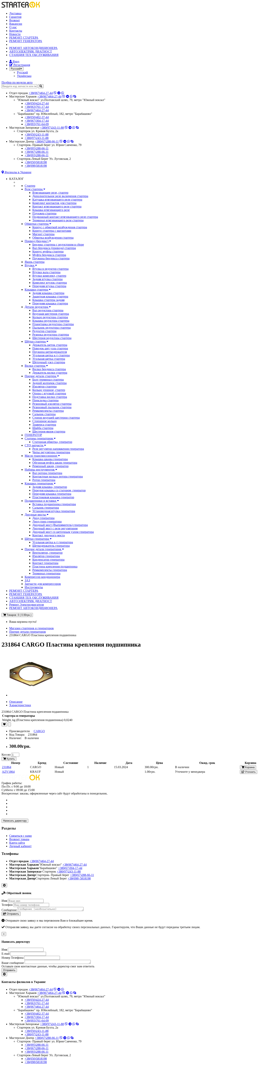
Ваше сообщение (13, 962)
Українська (24, 76)
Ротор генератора (43, 480)
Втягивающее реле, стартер (50, 192)
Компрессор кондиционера (42, 577)
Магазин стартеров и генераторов (31, 628)
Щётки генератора (37, 538)
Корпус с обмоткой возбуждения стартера (59, 227)
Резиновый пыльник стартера (51, 407)
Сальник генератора (45, 507)
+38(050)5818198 (36, 162)
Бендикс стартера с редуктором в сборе (58, 244)
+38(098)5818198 (36, 165)
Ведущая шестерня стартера (50, 313)
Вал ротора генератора (47, 473)
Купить (10, 758)
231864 (6, 767)
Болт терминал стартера (48, 379)
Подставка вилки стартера (49, 396)
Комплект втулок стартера (49, 282)
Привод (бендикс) (37, 241)
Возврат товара (19, 839)
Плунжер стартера (44, 213)
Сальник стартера (44, 414)
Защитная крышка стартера (50, 296)
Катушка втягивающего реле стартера (57, 199)
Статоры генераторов (39, 438)
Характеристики (20, 705)
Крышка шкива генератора (50, 459)
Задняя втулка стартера (47, 279)
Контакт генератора (45, 563)
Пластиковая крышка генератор (53, 497)
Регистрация (21, 65)
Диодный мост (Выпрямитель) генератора (60, 525)
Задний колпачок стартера (49, 383)
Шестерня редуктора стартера (51, 338)
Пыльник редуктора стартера (51, 327)
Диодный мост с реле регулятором (55, 528)
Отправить (12, 913)
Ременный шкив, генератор (50, 466)
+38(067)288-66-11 (37, 151)
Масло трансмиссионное (41, 455)
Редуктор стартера (44, 331)
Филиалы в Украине (17, 172)
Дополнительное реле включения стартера (60, 196)
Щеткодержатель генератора (51, 545)
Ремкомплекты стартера (48, 410)
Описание (16, 701)
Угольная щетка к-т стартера (51, 355)
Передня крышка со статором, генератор (59, 490)
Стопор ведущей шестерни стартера (56, 417)
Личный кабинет (20, 846)
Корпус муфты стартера (48, 251)
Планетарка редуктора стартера (53, 324)
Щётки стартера (35, 341)
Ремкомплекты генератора (49, 570)
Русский (22, 72)
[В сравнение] (9, 724)
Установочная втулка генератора (53, 511)
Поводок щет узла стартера (50, 348)
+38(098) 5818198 (79, 878)
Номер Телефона (12, 957)
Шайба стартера (42, 428)
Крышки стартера (37, 289)
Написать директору (15, 820)
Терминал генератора (46, 573)
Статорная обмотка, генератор (52, 441)
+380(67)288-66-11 (47, 141)
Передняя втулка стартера (49, 286)
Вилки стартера (35, 365)
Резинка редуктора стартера (50, 334)
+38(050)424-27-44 (37, 103)
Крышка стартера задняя (48, 300)
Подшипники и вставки (41, 500)
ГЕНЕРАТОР (33, 435)
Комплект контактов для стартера (54, 203)
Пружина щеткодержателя (49, 351)
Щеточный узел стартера (48, 362)
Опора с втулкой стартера (49, 393)
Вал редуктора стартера (47, 310)
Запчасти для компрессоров (43, 583)
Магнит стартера (43, 234)
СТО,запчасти (34, 445)
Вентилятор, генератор (47, 552)
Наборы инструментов (40, 469)
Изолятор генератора (46, 556)
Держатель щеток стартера (49, 345)
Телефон (7, 904)
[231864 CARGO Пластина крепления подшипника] (31, 695)
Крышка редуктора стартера (50, 320)
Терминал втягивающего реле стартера (58, 220)
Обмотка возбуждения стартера (53, 237)
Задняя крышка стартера (48, 293)
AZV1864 (8, 771)
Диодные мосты (36, 514)
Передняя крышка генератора (51, 493)
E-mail (6, 953)
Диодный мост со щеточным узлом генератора (63, 532)
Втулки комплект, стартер (49, 275)
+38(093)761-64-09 (37, 124)
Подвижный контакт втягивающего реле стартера (65, 216)
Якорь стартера (34, 261)
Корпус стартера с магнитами (51, 230)
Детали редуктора (37, 306)
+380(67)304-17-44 (70, 868)
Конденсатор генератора (48, 559)
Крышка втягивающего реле (51, 210)
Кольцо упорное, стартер (48, 390)
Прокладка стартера (45, 400)
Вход (15, 61)
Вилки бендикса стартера (49, 369)
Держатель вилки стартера (49, 372)
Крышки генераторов (39, 483)
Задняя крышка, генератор (49, 486)
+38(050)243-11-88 (37, 134)
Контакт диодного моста (48, 535)
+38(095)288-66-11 (37, 148)
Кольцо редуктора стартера (50, 317)
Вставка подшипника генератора (54, 504)
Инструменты (34, 587)
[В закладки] (4, 724)
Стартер (30, 185)
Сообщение (9, 910)
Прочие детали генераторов (43, 549)
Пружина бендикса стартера (51, 258)
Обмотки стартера (37, 223)
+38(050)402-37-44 (37, 117)
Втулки (30, 265)
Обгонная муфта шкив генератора (54, 462)
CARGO (39, 731)
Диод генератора (43, 518)
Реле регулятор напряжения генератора (58, 448)
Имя (4, 900)
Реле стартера (34, 189)
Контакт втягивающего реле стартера (56, 206)
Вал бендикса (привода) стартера (54, 248)
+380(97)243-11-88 (52, 127)
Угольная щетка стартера (48, 358)
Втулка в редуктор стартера (50, 268)
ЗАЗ (27, 580)
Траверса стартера (44, 424)
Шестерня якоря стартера (48, 431)
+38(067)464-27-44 (41, 93)
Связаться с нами (20, 835)
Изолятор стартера (44, 386)
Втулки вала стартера (46, 272)
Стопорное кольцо (44, 421)
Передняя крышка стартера (50, 303)
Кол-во (6, 754)
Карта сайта (17, 842)
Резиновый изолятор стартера (51, 403)
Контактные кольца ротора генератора (57, 476)
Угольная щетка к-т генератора (52, 542)
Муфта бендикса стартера (49, 255)
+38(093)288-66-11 (37, 155)
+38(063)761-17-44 (37, 106)
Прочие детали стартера (41, 376)
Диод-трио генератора (47, 521)
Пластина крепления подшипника (54, 566)
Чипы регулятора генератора (51, 452)
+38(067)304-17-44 (37, 120)
